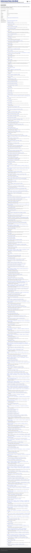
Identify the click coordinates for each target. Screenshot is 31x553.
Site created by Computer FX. (4, 550)
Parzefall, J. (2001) (9, 104)
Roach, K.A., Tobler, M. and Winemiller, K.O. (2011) (14, 304)
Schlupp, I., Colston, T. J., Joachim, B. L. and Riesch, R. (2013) (15, 367)
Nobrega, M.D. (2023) (10, 523)
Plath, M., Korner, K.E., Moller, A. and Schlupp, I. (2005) (14, 150)
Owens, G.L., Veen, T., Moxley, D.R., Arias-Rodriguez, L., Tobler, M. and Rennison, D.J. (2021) (18, 510)
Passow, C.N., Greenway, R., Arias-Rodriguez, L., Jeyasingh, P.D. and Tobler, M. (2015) (18, 406)
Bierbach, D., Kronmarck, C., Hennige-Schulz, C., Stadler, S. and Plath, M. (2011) (18, 292)
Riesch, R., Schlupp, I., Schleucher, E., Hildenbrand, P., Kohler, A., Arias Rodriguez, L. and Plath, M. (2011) (18, 321)
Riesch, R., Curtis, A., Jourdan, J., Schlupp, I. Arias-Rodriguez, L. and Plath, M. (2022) (18, 513)
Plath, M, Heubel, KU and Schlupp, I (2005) (13, 154)
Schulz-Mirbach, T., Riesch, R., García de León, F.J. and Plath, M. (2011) (16, 306)
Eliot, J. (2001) (9, 98)
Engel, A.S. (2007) (9, 195)
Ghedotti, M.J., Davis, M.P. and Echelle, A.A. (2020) (14, 498)
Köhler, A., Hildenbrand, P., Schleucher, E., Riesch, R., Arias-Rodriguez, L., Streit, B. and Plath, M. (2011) (18, 301)
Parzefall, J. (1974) (9, 43)
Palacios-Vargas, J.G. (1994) (11, 67)
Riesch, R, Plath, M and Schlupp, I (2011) (12, 296)
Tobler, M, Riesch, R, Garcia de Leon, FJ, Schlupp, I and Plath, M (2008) (16, 222)
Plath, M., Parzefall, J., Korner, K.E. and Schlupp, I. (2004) (14, 145)
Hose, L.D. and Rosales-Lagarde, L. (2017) (13, 447)
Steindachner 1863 (12, 20)
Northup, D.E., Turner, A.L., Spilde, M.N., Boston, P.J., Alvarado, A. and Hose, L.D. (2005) (18, 166)
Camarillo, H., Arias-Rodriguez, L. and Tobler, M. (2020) (14, 494)
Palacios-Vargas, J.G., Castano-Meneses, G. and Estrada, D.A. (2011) (16, 315)
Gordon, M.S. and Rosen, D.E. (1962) (12, 26)
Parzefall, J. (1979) (9, 45)
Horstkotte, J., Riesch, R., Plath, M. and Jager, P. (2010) (14, 262)
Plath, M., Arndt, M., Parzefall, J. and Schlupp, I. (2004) (14, 140)
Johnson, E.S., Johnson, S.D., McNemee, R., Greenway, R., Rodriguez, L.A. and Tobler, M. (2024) (18, 525)
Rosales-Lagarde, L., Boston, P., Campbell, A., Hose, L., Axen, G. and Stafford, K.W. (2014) (18, 389)
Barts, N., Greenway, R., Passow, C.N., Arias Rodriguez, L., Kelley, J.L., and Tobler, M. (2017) (18, 449)
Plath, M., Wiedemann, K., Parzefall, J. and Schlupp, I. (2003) (15, 124)
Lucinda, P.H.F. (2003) (10, 126)
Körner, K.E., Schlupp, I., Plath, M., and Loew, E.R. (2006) (14, 183)
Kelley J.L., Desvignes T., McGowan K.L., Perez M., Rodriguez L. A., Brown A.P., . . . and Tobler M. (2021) (18, 507)
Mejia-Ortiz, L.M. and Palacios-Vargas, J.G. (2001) (13, 111)
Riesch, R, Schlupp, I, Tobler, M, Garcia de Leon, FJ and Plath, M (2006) (16, 178)
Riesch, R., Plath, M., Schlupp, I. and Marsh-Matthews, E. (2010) (15, 259)
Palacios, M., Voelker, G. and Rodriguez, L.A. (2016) (14, 416)
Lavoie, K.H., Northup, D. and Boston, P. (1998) (13, 74)
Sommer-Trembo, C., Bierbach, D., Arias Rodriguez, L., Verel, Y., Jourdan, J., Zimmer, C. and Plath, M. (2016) (18, 437)
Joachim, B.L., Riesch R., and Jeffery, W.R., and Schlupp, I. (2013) (16, 371)
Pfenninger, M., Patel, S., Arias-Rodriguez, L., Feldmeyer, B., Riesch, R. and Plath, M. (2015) (18, 397)
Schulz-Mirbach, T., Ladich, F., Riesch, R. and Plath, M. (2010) (15, 278)
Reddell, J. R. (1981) (10, 50)
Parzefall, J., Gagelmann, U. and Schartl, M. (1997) (14, 69)
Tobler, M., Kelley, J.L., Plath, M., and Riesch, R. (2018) (14, 473)
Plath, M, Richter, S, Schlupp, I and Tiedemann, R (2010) (14, 274)
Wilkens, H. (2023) (9, 521)
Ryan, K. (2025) (9, 541)
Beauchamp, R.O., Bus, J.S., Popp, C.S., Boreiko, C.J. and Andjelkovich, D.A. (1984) (18, 52)
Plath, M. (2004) (9, 133)
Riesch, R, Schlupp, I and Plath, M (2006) (12, 176)
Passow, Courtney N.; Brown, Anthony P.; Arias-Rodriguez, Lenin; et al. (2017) (17, 444)
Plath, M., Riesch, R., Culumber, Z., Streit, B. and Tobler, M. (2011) (16, 318)
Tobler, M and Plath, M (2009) (11, 237)
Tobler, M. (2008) (9, 233)
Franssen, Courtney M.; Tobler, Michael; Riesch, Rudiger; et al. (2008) (16, 212)
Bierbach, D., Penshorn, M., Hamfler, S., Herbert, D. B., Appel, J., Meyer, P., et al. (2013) (17, 352)
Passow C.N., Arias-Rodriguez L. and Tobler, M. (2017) (14, 459)
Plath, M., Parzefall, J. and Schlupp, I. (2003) (13, 121)
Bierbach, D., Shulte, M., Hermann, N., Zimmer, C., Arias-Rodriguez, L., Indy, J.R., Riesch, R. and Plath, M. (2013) (18, 358)
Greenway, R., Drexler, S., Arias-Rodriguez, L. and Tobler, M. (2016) (16, 426)
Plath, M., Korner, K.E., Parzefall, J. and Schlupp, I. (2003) (14, 119)
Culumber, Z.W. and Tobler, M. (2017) (12, 452)
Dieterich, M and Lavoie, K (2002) (11, 117)
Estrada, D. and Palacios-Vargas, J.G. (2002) (13, 113)
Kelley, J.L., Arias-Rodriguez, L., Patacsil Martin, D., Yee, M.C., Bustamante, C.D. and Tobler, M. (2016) (18, 440)
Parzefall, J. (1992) (9, 59)
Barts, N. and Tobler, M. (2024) (11, 539)
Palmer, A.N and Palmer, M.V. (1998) (12, 83)
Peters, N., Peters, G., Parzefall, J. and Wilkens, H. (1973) (14, 40)
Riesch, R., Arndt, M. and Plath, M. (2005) (12, 157)
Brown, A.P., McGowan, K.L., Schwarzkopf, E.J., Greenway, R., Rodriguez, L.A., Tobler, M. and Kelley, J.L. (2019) (17, 485)
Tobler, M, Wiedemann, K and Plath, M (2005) (13, 159)
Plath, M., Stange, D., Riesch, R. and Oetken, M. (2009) (14, 239)
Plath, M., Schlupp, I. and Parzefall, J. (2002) (13, 115)
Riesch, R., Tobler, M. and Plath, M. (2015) (12, 403)
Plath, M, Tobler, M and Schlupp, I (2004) (12, 128)
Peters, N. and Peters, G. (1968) (11, 28)
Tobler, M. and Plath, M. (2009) (11, 235)
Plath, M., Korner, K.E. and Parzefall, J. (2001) (13, 106)
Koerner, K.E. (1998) (10, 76)
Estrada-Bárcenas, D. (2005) (11, 161)
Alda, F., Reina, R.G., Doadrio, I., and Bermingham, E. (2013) (15, 349)
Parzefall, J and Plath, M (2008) (11, 228)
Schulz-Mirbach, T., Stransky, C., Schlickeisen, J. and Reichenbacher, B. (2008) (17, 217)
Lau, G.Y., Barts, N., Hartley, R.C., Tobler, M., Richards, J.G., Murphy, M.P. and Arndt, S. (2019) (18, 488)
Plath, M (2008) (9, 230)
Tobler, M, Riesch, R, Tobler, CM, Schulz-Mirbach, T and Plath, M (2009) (16, 244)
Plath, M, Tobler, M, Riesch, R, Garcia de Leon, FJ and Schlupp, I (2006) (16, 188)
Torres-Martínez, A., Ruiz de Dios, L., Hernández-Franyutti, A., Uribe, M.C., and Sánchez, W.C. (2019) (17, 491)
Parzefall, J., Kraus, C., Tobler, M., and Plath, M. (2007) (14, 192)
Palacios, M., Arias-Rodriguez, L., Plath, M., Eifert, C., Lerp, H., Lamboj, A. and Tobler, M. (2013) (18, 362)
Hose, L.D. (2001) (9, 100)
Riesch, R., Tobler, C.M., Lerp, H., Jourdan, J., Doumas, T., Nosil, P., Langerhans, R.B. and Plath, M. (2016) (18, 420)
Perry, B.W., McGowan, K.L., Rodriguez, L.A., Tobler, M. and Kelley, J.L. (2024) (17, 537)
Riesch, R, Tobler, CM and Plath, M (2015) (12, 409)
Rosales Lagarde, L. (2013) (10, 365)
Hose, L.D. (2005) (9, 163)
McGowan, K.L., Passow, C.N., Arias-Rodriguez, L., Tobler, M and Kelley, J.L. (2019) (18, 482)
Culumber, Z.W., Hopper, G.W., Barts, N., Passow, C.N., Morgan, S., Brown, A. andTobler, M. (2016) (17, 423)
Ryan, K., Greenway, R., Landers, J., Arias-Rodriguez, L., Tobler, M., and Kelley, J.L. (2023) (18, 516)
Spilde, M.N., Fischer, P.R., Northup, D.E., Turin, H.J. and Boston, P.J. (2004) (17, 135)
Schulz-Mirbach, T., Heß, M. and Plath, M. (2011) (13, 294)
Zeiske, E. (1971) (9, 31)
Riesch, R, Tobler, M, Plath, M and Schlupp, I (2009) (14, 255)
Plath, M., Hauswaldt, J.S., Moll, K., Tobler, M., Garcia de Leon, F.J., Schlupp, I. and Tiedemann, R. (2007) (18, 204)
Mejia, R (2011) (9, 326)
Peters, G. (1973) (9, 38)
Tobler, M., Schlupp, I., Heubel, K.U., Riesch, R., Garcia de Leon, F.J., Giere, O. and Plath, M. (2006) (18, 168)
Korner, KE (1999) (9, 87)
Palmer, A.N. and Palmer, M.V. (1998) (12, 81)
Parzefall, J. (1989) (9, 54)
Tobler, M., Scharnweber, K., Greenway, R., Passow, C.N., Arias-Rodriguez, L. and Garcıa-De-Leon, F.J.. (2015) (18, 400)
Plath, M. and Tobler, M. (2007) (11, 207)
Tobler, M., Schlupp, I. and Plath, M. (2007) (12, 201)
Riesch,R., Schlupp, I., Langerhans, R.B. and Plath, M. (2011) (15, 299)
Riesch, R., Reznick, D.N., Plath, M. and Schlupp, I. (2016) (15, 431)
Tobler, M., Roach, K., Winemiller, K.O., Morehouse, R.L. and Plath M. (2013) (17, 355)
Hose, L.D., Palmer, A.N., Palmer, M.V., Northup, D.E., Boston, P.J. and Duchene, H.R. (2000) (18, 96)
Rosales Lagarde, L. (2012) (10, 340)
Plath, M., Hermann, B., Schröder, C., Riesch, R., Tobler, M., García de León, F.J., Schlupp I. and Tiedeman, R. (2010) (18, 269)
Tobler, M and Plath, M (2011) (11, 311)
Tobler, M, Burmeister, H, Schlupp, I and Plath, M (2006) (14, 171)
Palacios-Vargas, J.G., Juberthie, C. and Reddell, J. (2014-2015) (15, 394)
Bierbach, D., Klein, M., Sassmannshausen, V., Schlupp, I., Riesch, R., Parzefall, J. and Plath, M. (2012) (18, 335)
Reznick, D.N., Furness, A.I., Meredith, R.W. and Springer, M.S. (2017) (16, 457)
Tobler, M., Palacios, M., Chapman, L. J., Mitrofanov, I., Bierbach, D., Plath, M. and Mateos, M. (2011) (18, 329)
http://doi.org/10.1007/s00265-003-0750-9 (12, 17)
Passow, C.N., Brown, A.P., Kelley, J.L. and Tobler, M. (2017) (15, 442)
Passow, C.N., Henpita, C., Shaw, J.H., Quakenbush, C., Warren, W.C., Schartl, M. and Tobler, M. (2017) (18, 455)
